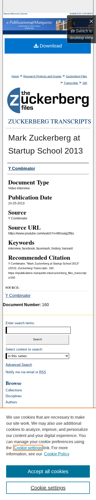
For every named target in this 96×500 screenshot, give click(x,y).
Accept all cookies (48, 471)
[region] (48, 454)
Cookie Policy (56, 454)
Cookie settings (28, 448)
